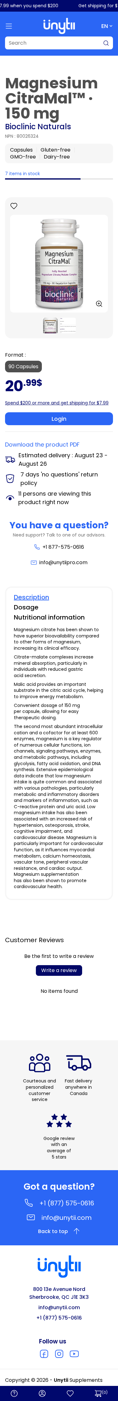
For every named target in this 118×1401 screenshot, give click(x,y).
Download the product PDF (42, 444)
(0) (105, 1392)
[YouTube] (74, 1354)
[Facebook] (44, 1354)
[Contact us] (14, 1393)
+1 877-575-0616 (63, 547)
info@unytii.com (67, 1217)
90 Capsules (23, 366)
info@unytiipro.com (63, 562)
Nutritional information (49, 617)
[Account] (42, 1393)
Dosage (26, 607)
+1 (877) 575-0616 (66, 1203)
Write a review (59, 970)
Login (59, 419)
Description (31, 597)
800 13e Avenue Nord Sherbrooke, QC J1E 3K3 (59, 1293)
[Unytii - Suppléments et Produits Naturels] (59, 26)
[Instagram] (59, 1354)
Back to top (53, 1231)
